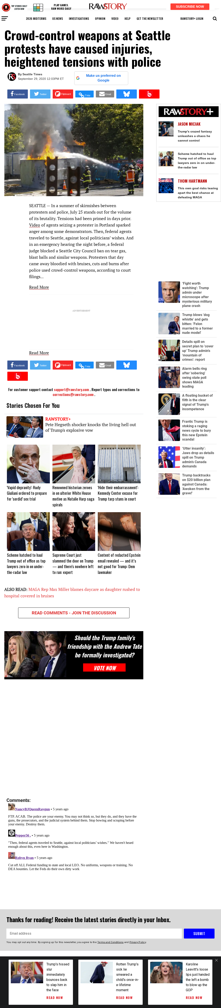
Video (34, 225)
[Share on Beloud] (149, 94)
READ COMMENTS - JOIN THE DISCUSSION (74, 612)
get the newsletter (150, 18)
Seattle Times (32, 74)
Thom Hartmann (192, 181)
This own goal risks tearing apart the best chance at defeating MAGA (198, 192)
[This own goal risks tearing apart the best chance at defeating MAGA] (166, 185)
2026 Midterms (36, 18)
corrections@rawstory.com (73, 394)
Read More (39, 287)
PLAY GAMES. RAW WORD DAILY (61, 7)
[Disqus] (73, 738)
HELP (128, 18)
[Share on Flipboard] (63, 94)
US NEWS (57, 18)
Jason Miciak (189, 124)
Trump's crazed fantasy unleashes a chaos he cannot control (195, 136)
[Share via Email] (105, 94)
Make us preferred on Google (103, 78)
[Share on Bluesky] (126, 94)
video (114, 18)
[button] (215, 18)
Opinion (100, 18)
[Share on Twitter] (40, 94)
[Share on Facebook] (17, 94)
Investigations (79, 18)
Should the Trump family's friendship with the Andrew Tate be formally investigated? (104, 646)
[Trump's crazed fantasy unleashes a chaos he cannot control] (166, 128)
